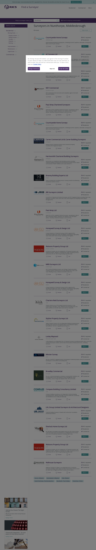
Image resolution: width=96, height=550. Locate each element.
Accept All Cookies (63, 68)
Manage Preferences (34, 68)
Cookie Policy (37, 64)
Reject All (52, 68)
